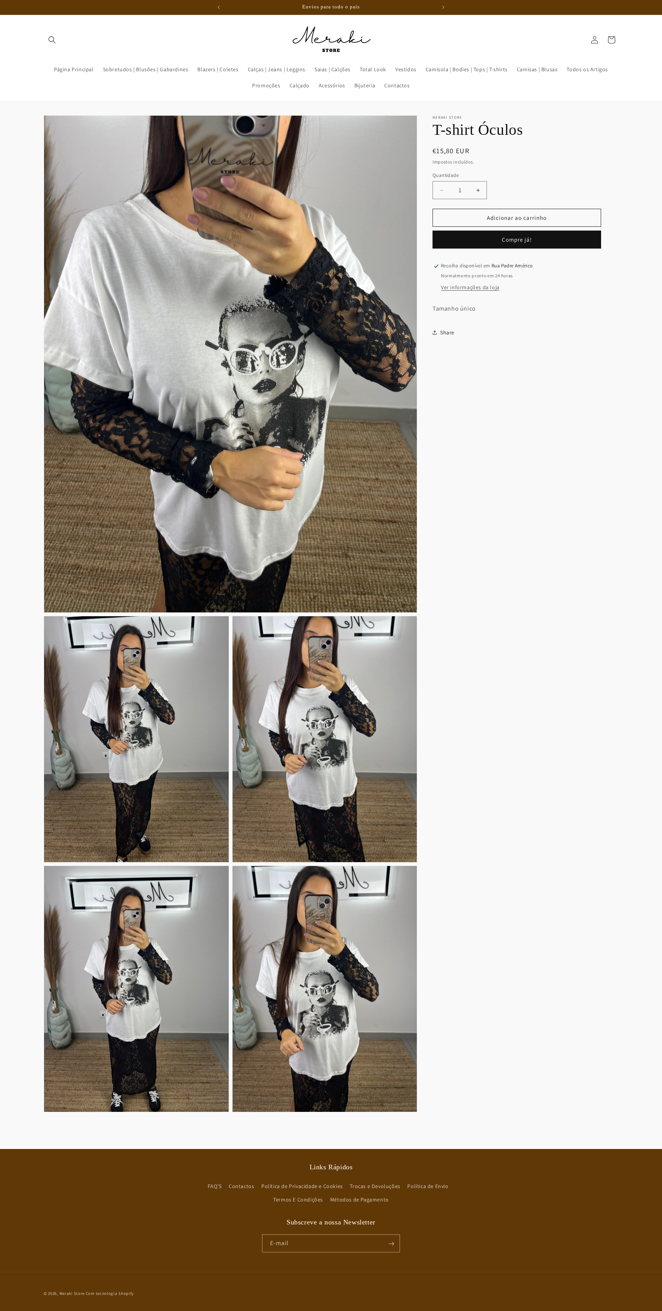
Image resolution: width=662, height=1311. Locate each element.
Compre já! (517, 240)
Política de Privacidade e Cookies (302, 1186)
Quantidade (446, 175)
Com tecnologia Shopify (110, 1293)
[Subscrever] (391, 1244)
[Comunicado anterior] (218, 7)
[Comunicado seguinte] (443, 7)
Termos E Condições (298, 1199)
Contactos (241, 1186)
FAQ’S (214, 1186)
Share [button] (447, 332)
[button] (52, 39)
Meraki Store (72, 1293)
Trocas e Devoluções (375, 1186)
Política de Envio (427, 1186)
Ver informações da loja (470, 287)
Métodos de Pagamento (359, 1199)
